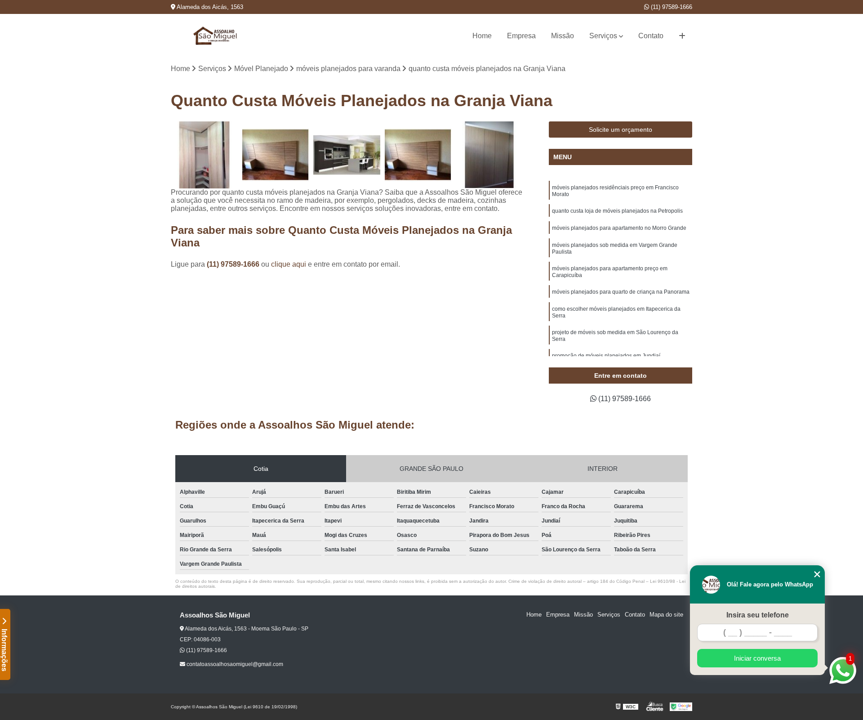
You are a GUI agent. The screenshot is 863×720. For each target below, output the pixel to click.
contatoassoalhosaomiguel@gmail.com (234, 664)
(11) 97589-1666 (670, 7)
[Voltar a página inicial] (216, 36)
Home (482, 36)
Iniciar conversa (757, 658)
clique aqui (288, 264)
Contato (650, 36)
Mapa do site (666, 614)
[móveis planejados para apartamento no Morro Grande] (489, 154)
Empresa (521, 36)
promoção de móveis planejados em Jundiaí (606, 356)
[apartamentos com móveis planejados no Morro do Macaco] (346, 154)
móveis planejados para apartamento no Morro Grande (619, 228)
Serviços (603, 36)
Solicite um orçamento (620, 129)
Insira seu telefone (757, 615)
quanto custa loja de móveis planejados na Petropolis (617, 211)
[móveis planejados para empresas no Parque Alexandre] (275, 154)
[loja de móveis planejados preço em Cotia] (204, 154)
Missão (562, 36)
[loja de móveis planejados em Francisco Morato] (418, 154)
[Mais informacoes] (682, 36)
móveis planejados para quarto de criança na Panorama (621, 292)
